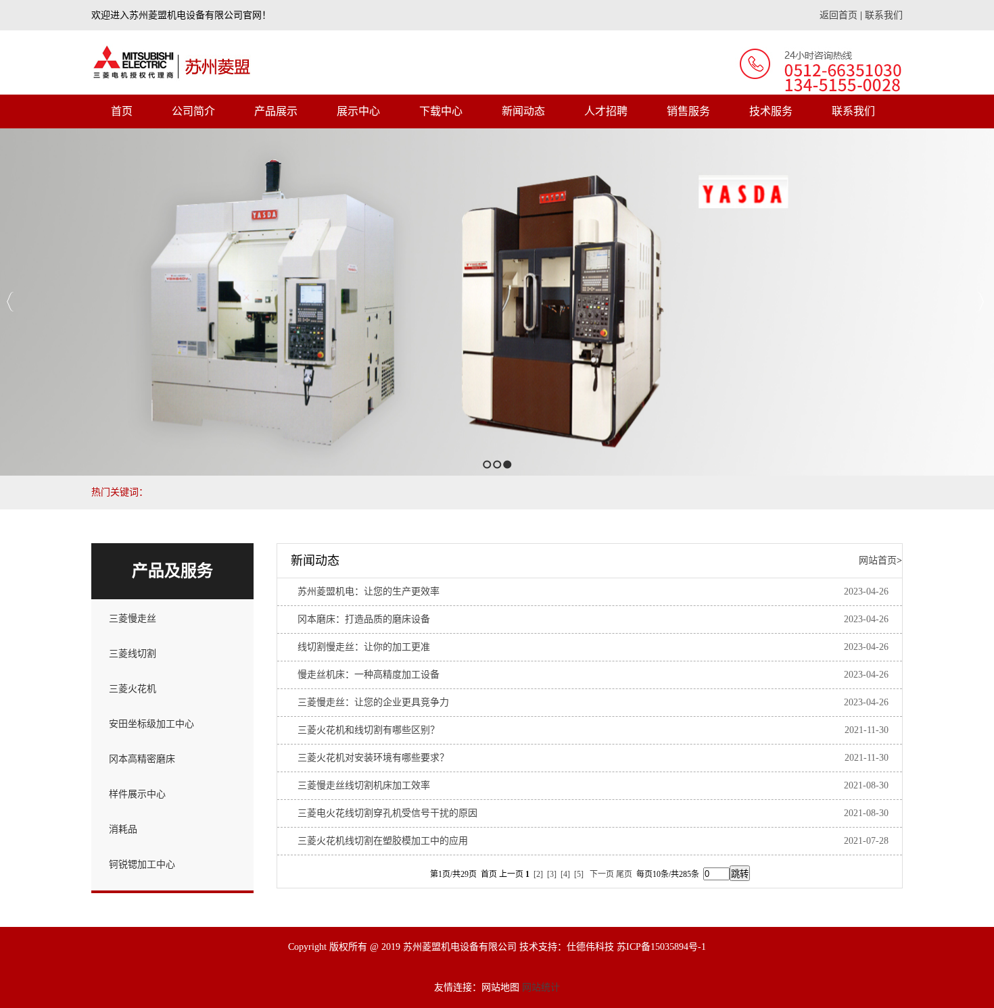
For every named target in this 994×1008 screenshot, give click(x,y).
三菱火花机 (132, 689)
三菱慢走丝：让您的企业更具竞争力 (373, 702)
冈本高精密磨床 (142, 759)
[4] (565, 874)
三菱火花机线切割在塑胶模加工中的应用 (383, 841)
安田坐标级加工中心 (151, 724)
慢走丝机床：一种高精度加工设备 (369, 675)
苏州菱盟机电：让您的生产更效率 (369, 591)
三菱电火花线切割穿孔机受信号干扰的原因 (387, 813)
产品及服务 (172, 571)
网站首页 (878, 560)
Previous (10, 301)
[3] (552, 874)
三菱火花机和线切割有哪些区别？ (369, 730)
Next (980, 301)
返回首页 (838, 15)
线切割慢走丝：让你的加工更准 (364, 647)
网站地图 (500, 987)
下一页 (602, 874)
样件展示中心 (137, 794)
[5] (579, 874)
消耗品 (123, 829)
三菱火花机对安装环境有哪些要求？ (373, 758)
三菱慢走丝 (132, 618)
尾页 (624, 874)
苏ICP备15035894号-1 (661, 947)
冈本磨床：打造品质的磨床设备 (364, 619)
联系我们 (884, 15)
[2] (538, 874)
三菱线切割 (132, 654)
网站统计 (541, 987)
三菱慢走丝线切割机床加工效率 (364, 785)
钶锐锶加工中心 (142, 864)
